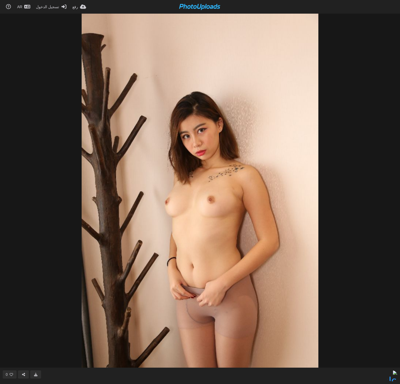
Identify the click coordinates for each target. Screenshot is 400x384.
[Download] (35, 374)
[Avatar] (391, 375)
